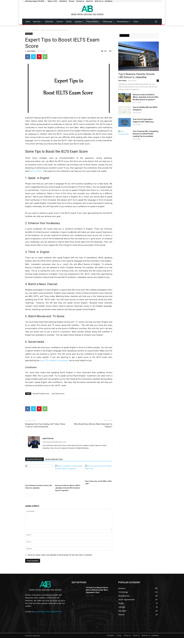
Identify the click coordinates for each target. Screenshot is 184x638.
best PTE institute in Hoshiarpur (54, 360)
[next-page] (30, 495)
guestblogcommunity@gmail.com (48, 611)
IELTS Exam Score (58, 394)
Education (35, 30)
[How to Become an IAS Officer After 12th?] (98, 472)
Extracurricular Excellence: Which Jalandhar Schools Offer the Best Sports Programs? (67, 487)
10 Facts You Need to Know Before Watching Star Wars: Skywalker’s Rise (97, 590)
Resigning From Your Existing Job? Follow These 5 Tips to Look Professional (45, 425)
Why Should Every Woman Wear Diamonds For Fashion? (93, 425)
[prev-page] (26, 495)
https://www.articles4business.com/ (54, 442)
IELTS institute (36, 171)
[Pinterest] (39, 56)
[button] (156, 22)
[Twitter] (33, 56)
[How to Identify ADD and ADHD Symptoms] (124, 110)
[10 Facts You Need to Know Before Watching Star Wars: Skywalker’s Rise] (78, 590)
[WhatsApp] (44, 56)
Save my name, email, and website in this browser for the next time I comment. (60, 555)
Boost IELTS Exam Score (41, 394)
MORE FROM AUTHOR (54, 459)
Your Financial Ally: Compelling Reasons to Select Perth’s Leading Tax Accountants (145, 133)
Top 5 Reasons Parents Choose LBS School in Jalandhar (136, 76)
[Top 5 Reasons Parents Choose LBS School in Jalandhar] (38, 474)
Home (27, 30)
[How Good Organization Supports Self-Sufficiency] (124, 122)
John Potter (31, 51)
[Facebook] (27, 56)
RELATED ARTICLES (34, 459)
